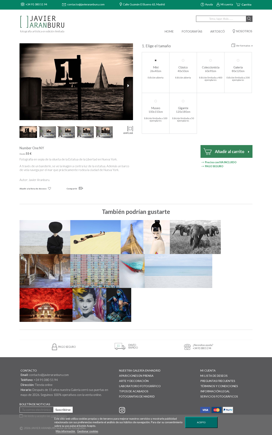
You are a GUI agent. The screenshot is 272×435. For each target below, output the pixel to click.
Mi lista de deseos (214, 375)
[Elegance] (45, 237)
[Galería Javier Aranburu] (43, 22)
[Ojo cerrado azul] (132, 271)
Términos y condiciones (219, 386)
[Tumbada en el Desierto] (95, 237)
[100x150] (85, 132)
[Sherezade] (118, 305)
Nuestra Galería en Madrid (139, 370)
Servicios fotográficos (219, 396)
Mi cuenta (227, 4)
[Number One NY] (76, 81)
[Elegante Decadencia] (45, 271)
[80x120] (66, 132)
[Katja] (156, 237)
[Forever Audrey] (89, 305)
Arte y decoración (134, 381)
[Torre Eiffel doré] (132, 237)
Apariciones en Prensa (136, 375)
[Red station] (46, 305)
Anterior (23, 86)
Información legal (215, 391)
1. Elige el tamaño (157, 46)
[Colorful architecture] (94, 271)
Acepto (201, 422)
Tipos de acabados (133, 391)
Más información (66, 431)
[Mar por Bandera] (178, 271)
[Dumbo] (195, 237)
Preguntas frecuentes (217, 381)
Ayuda (209, 4)
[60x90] (47, 132)
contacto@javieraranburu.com (49, 375)
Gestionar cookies (87, 431)
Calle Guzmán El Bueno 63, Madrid (144, 4)
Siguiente (129, 86)
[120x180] (104, 132)
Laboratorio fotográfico (140, 386)
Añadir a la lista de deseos (33, 188)
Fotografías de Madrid (137, 396)
